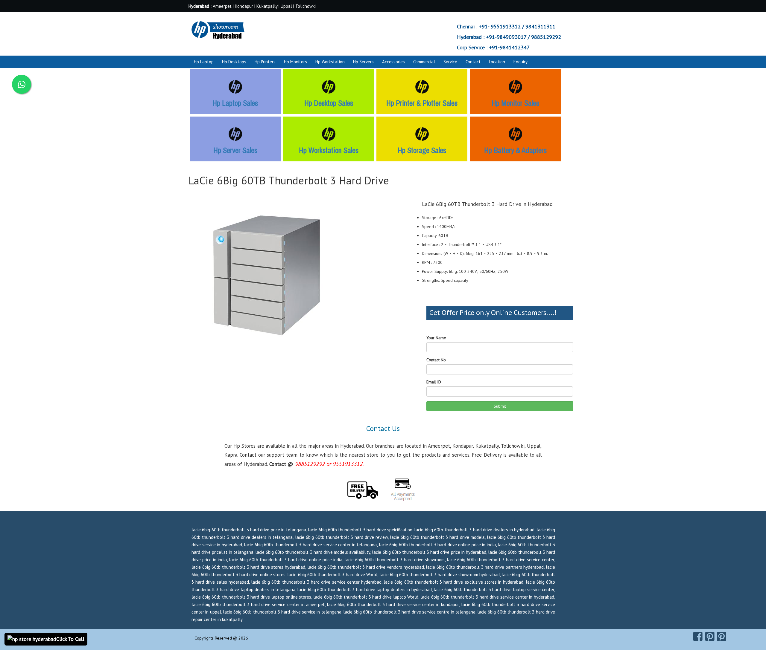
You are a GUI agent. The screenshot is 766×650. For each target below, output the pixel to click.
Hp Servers (363, 62)
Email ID (433, 382)
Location (497, 62)
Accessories (393, 62)
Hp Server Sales (235, 150)
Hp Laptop (204, 62)
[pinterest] (710, 636)
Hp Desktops (234, 62)
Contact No (436, 360)
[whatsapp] (21, 84)
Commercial (424, 62)
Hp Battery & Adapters (515, 150)
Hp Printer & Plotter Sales (422, 103)
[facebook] (698, 636)
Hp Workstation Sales (328, 150)
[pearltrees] (721, 636)
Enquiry (520, 62)
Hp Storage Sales (422, 150)
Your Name (436, 337)
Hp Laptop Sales (235, 103)
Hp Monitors (295, 62)
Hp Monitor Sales (515, 103)
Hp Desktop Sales (328, 103)
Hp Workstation (330, 62)
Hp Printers (265, 62)
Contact (473, 62)
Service (450, 62)
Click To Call (70, 638)
